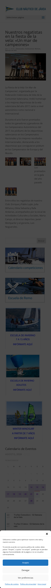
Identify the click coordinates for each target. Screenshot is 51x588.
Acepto (25, 562)
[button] (47, 533)
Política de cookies (12, 584)
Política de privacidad (28, 584)
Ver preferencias (25, 577)
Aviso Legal (42, 584)
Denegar (26, 570)
